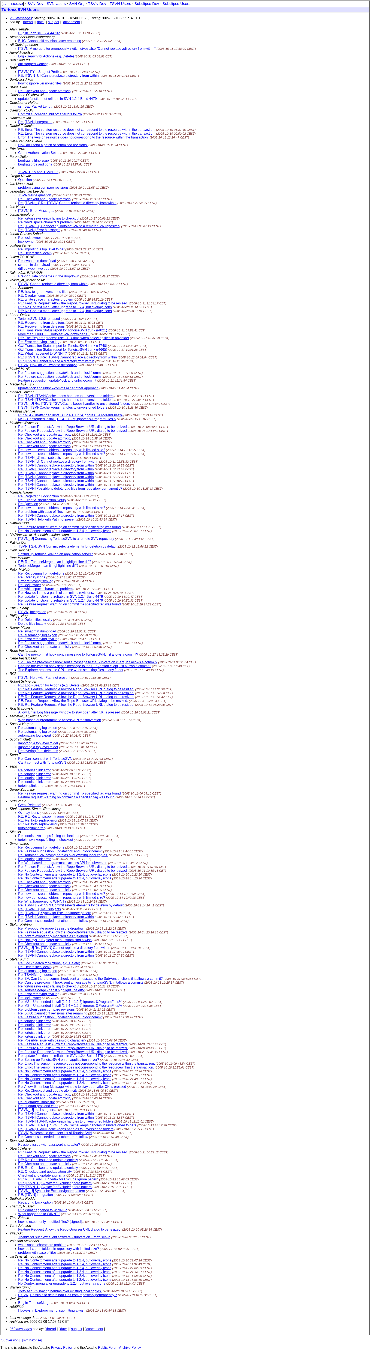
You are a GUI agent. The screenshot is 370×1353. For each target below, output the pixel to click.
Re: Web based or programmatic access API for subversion (62, 863)
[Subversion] (9, 1340)
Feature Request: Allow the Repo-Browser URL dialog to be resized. (69, 1229)
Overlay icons (28, 812)
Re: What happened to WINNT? (42, 901)
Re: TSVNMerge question (37, 975)
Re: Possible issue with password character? (52, 1040)
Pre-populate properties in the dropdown (48, 276)
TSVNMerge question (34, 195)
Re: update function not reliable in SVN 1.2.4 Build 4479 (60, 596)
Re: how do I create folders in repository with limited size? (61, 450)
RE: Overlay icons (32, 295)
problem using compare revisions (43, 187)
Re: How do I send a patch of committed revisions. (56, 592)
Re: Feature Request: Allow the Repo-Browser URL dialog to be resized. (73, 427)
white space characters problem (42, 1245)
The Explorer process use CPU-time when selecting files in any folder (70, 670)
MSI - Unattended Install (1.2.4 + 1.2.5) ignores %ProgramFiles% (67, 419)
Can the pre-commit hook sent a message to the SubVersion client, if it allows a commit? (84, 666)
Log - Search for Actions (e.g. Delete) (46, 56)
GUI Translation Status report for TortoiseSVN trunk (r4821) (62, 330)
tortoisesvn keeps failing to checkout (45, 839)
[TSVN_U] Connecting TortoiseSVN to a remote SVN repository (66, 538)
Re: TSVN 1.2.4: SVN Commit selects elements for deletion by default (71, 905)
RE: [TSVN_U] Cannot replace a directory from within (58, 75)
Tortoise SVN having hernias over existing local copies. (60, 1291)
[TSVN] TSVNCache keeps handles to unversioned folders (62, 407)
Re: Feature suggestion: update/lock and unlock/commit (60, 373)
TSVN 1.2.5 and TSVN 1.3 (38, 172)
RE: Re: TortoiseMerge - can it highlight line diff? (54, 562)
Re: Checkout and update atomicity (44, 91)
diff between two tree (33, 268)
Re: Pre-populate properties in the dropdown (51, 928)
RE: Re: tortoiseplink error (37, 820)
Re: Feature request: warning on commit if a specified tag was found (69, 527)
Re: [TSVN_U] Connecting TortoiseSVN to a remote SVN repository (69, 226)
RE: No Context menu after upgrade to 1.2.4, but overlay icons (65, 307)
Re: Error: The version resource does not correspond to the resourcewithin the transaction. (86, 1067)
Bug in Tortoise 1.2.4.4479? (39, 33)
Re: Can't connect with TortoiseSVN (45, 758)
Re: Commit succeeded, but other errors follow (53, 921)
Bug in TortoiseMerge (34, 1303)
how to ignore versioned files (40, 83)
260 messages (21, 18)
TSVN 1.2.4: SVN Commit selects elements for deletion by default (67, 546)
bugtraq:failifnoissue (33, 160)
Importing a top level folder (38, 743)
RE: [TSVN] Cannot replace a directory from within (56, 361)
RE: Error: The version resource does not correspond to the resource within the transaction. (86, 129)
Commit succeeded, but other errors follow (50, 114)
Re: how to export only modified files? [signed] (53, 936)
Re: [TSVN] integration (35, 122)
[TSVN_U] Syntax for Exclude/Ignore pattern (51, 1191)
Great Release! (29, 805)
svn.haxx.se (13, 4)
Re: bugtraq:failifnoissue (36, 1102)
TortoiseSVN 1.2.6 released (39, 319)
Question (25, 180)
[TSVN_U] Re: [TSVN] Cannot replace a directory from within (64, 948)
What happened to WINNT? (39, 1214)
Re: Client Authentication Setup (42, 500)
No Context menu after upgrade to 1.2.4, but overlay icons (61, 1283)
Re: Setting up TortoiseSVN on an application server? (58, 1059)
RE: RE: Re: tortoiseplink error (41, 816)
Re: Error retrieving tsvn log (39, 342)
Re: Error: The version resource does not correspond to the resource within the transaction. (86, 1063)
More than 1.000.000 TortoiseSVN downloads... (54, 334)
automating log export (34, 735)
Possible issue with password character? (49, 1144)
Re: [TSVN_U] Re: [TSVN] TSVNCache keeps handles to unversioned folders (77, 1125)
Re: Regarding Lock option (38, 496)
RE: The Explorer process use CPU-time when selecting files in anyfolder (73, 338)
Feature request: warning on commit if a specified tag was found (66, 797)
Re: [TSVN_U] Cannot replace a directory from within (58, 461)
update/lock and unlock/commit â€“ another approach (58, 388)
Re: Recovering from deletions (41, 573)
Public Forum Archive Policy (119, 1347)
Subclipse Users (176, 4)
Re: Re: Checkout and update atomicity (48, 1090)
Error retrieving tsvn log (35, 581)
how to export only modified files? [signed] (50, 1222)
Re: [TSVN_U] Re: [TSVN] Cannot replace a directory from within (67, 203)
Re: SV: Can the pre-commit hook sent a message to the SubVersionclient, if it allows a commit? (90, 978)
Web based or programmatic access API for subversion (59, 720)
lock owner (26, 241)
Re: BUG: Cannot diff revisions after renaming (52, 1013)
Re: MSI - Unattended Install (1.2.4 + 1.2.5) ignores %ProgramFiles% (70, 1002)
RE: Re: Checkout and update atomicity (48, 1160)
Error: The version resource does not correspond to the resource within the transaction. (83, 137)
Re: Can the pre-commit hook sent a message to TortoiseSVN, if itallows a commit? (80, 982)
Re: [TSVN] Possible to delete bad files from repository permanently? (70, 488)
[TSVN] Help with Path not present (44, 677)
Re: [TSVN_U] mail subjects (39, 457)
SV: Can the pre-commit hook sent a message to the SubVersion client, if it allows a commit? (87, 662)
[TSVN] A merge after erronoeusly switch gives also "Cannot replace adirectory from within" (87, 48)
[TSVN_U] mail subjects (36, 1110)
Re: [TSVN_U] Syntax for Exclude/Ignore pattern (54, 913)
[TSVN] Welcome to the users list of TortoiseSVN (55, 1133)
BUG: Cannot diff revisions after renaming (49, 41)
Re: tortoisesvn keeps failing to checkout (48, 218)
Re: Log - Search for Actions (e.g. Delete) (49, 963)
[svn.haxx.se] (32, 1340)
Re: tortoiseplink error (34, 770)
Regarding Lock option (35, 1202)
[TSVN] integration (32, 612)
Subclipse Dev (146, 4)
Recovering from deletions (38, 751)
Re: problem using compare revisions (46, 1009)
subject (53, 22)
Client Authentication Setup (39, 153)
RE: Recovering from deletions (41, 322)
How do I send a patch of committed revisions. (53, 145)
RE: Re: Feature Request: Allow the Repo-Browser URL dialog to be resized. (76, 689)
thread (28, 22)
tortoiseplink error (31, 785)
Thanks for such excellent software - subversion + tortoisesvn (64, 1237)
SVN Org (77, 4)
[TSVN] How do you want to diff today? (47, 365)
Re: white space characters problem (45, 222)
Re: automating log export (37, 635)
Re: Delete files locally (35, 253)
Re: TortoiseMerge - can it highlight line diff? (51, 990)
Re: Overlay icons (31, 577)
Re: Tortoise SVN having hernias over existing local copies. (63, 855)
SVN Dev (35, 4)
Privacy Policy (62, 1347)
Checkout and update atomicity (41, 1175)
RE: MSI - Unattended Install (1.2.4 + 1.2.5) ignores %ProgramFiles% (70, 415)
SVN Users (56, 4)
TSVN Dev (97, 4)
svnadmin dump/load (34, 264)
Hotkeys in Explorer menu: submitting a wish (51, 1310)
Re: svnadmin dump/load (37, 261)
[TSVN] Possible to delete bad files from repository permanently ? (67, 1295)
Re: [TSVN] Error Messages (39, 230)
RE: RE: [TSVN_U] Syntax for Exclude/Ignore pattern (58, 1179)
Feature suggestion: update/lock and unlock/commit (57, 380)
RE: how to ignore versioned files (43, 291)
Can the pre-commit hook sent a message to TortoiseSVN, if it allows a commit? (78, 654)
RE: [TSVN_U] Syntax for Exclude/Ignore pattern (55, 1183)
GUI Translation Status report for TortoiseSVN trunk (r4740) (62, 346)
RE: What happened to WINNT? (42, 353)
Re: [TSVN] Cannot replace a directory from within (56, 465)
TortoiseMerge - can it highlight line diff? (48, 565)
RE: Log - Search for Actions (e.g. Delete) (49, 685)
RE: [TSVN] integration (35, 1194)
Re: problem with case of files (40, 511)
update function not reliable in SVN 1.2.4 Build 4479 (57, 99)
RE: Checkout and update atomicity (45, 1171)
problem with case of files (37, 1252)
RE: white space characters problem (45, 299)
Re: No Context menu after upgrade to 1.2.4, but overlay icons (64, 531)
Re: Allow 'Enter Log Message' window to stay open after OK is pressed (72, 1086)
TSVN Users (120, 4)
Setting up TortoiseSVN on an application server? (55, 554)
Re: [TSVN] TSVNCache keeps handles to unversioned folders (65, 396)
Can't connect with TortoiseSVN (42, 762)
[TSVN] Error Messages (36, 210)
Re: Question (28, 504)
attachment (71, 22)
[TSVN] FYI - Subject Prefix (39, 72)
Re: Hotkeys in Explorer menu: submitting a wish (55, 940)
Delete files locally (32, 623)
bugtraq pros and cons (35, 164)
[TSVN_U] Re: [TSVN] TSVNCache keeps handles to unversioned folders (74, 403)
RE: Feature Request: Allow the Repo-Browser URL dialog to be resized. (73, 303)
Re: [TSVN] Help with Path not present (47, 519)
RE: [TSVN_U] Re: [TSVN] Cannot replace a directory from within (67, 357)
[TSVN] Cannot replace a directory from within (53, 284)
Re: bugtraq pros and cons (38, 1106)
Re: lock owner (29, 237)
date (40, 22)
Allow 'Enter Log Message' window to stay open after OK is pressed (69, 712)
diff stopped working (33, 64)
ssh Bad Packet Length (35, 106)
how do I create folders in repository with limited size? (58, 1249)
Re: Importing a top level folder (41, 249)
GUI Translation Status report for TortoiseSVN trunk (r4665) (62, 349)
